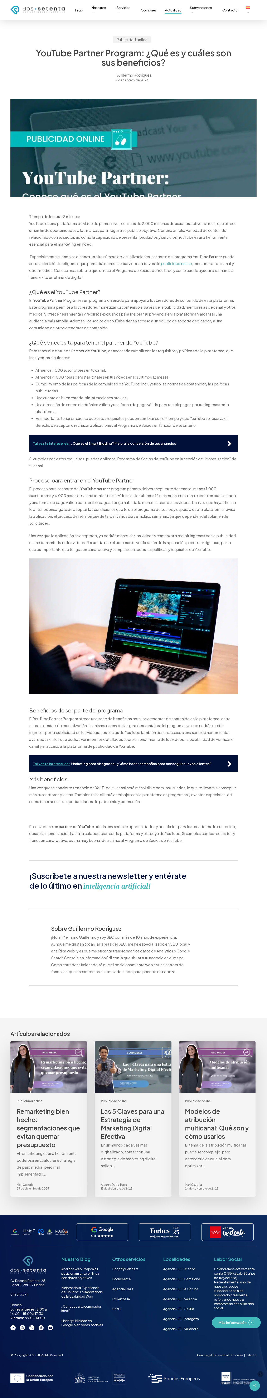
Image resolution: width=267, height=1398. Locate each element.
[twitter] (31, 1327)
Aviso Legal (204, 1355)
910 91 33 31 (19, 1295)
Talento (251, 1355)
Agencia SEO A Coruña (180, 1289)
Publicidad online (131, 39)
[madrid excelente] (228, 1232)
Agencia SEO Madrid (179, 1269)
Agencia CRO (122, 1289)
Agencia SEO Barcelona (181, 1279)
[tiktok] (41, 1327)
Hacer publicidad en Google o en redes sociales (82, 1322)
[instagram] (22, 1327)
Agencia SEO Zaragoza (181, 1319)
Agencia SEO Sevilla (178, 1309)
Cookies (237, 1355)
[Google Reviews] (102, 1232)
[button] (260, 1374)
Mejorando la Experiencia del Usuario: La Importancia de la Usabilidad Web (82, 1292)
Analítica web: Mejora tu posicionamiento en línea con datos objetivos (80, 1273)
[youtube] (50, 1327)
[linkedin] (13, 1327)
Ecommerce (121, 1279)
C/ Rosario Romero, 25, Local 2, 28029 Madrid (28, 1282)
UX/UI (116, 1309)
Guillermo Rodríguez (133, 75)
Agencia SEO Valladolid (181, 1329)
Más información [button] (233, 1323)
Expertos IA (121, 1299)
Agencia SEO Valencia (180, 1299)
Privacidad (222, 1355)
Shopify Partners (125, 1269)
